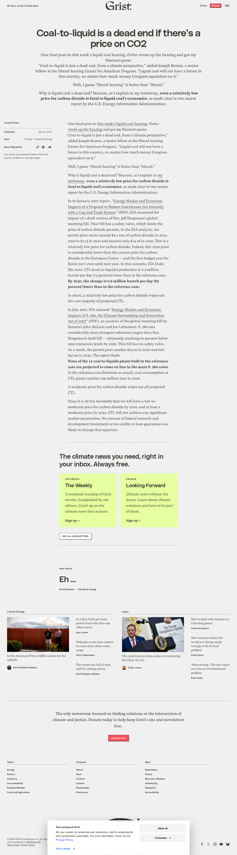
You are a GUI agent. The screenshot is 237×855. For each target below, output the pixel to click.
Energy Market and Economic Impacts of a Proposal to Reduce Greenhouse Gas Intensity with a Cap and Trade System (116, 206)
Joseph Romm (11, 122)
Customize (161, 837)
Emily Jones (134, 667)
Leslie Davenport (200, 628)
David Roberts (66, 589)
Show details (63, 848)
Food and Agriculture (18, 792)
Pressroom (82, 792)
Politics (11, 774)
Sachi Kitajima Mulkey (25, 667)
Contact (80, 778)
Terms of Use (13, 845)
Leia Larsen (82, 632)
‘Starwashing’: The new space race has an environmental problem (210, 668)
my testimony (146, 93)
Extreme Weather (16, 787)
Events (148, 774)
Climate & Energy (87, 589)
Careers (80, 783)
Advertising (151, 783)
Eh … (67, 579)
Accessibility (152, 792)
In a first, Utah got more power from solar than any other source (93, 623)
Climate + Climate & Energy (38, 139)
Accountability (15, 783)
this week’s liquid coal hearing (122, 124)
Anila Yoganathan (85, 655)
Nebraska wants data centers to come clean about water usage (94, 646)
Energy (11, 769)
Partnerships (82, 787)
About (79, 769)
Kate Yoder (197, 677)
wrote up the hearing (157, 55)
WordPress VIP (33, 842)
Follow (203, 5)
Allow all (163, 828)
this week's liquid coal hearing (98, 55)
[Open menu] (227, 5)
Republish (150, 787)
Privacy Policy (28, 845)
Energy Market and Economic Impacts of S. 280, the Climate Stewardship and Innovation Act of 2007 (116, 315)
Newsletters (151, 769)
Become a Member (155, 778)
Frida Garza (197, 655)
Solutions (12, 778)
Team (79, 774)
